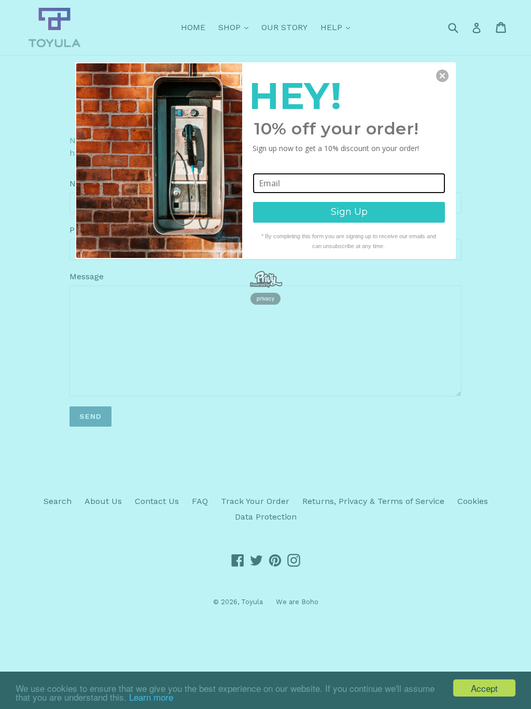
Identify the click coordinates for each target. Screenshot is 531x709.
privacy (265, 298)
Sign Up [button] (349, 211)
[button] (442, 76)
